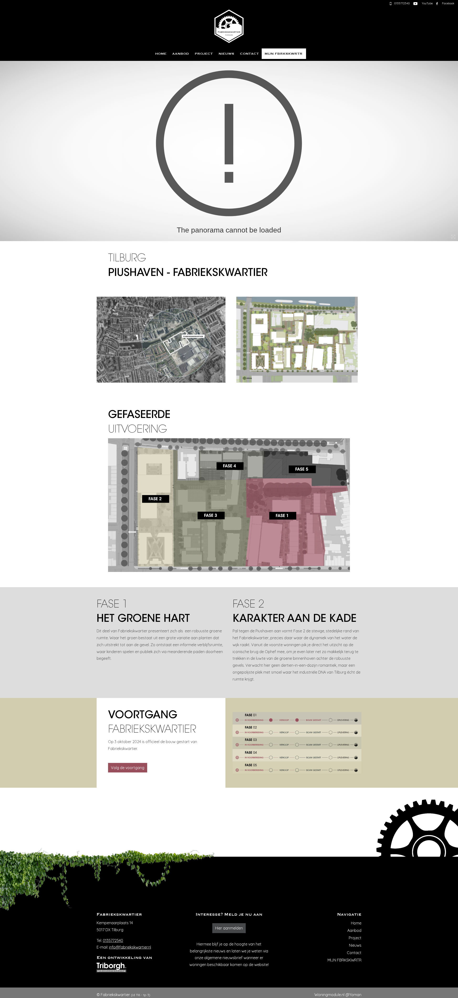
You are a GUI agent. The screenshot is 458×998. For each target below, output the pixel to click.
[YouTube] (415, 3)
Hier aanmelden (229, 928)
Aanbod (180, 54)
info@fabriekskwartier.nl (130, 947)
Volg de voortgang (127, 767)
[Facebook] (437, 3)
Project (204, 54)
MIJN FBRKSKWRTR (283, 54)
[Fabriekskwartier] (229, 25)
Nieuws (226, 54)
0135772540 (113, 940)
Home (161, 54)
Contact (249, 54)
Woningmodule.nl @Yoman (337, 994)
